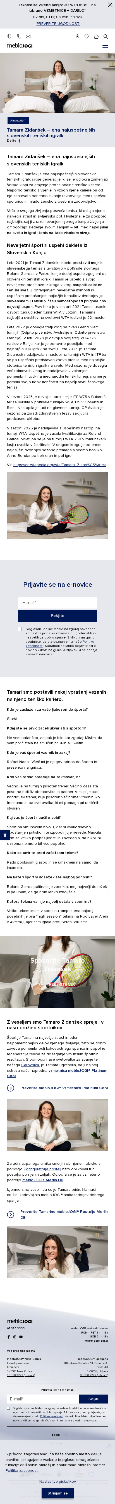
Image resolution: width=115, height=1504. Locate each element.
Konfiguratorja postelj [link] (42, 1169)
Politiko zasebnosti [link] (51, 1416)
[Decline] (109, 1446)
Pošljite (57, 615)
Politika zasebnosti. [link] (22, 1470)
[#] (105, 46)
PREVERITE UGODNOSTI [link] (58, 23)
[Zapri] (110, 5)
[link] (18, 120)
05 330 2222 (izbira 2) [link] (21, 1375)
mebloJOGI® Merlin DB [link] (42, 1180)
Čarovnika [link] (30, 1065)
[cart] (96, 36)
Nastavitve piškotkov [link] (57, 1481)
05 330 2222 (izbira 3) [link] (94, 1375)
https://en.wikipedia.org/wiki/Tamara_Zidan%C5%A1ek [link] (59, 464)
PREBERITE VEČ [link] (57, 972)
